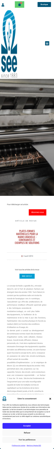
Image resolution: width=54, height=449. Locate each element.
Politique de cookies (18, 445)
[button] (50, 399)
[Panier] (19, 4)
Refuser (27, 433)
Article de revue (26, 221)
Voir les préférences (27, 440)
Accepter (27, 426)
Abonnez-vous (37, 212)
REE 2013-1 (27, 276)
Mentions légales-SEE (34, 445)
